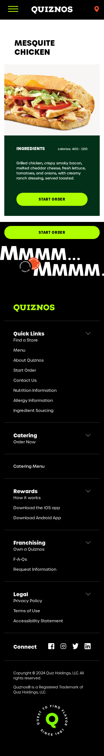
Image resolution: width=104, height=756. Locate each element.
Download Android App (37, 517)
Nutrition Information (35, 390)
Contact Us (25, 380)
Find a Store (25, 340)
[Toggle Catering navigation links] (88, 435)
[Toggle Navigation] (13, 9)
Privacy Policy (27, 600)
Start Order (52, 232)
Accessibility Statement (38, 620)
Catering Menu (28, 466)
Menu (19, 350)
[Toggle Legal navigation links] (88, 594)
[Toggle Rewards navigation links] (88, 491)
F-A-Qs (20, 559)
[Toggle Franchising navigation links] (88, 542)
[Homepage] (52, 9)
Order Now (24, 441)
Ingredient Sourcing (33, 410)
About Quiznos (28, 360)
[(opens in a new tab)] (51, 646)
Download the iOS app (36, 507)
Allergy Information (33, 400)
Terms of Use (26, 610)
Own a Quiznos (28, 549)
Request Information (34, 569)
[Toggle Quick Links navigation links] (88, 333)
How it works (27, 497)
